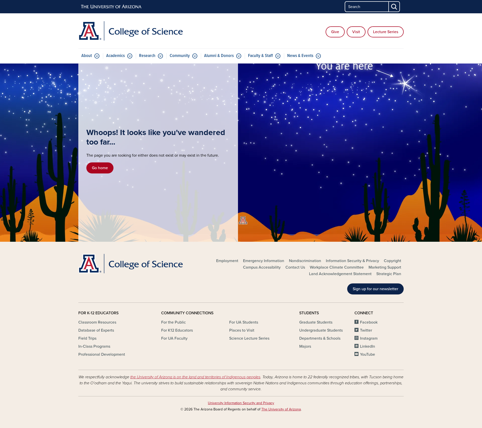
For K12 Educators (177, 330)
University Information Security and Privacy (241, 403)
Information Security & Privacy (352, 260)
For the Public (173, 322)
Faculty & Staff (260, 56)
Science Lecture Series (249, 338)
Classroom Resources (97, 322)
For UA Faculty (174, 338)
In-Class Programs (94, 346)
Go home (100, 167)
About (86, 56)
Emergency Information (263, 260)
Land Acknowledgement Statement (340, 273)
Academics (115, 56)
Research (147, 56)
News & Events (300, 56)
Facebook (369, 322)
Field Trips (87, 338)
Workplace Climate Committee (337, 267)
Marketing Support (385, 267)
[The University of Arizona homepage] (111, 7)
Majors (305, 346)
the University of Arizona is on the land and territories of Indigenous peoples (195, 377)
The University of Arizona (281, 409)
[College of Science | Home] (130, 31)
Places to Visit (241, 330)
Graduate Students (315, 322)
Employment (227, 260)
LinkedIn (367, 346)
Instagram (369, 338)
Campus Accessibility (262, 267)
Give (335, 31)
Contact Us (295, 267)
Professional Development (101, 354)
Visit (356, 31)
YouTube (367, 354)
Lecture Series (385, 31)
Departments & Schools (319, 338)
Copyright (392, 260)
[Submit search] (394, 6)
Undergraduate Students (321, 330)
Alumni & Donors (219, 56)
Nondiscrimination (305, 260)
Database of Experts (96, 330)
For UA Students (243, 322)
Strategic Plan (388, 273)
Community (180, 56)
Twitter (366, 330)
